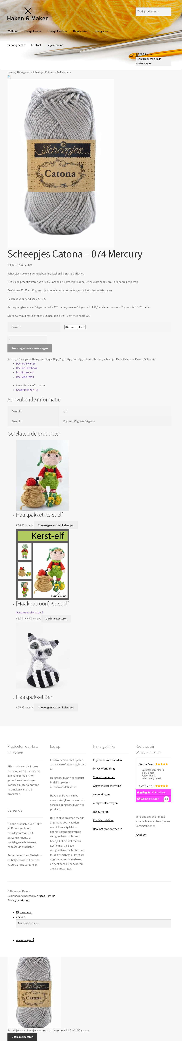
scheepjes (110, 359)
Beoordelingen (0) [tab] (27, 390)
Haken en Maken (133, 359)
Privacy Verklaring (104, 768)
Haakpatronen (33, 31)
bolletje (77, 359)
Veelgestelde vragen (105, 803)
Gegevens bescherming (107, 785)
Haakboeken (80, 31)
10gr (55, 359)
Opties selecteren (56, 618)
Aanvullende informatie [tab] (30, 385)
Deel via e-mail (25, 377)
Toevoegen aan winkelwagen (30, 348)
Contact (36, 45)
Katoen (97, 359)
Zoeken (20, 917)
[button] (9, 76)
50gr (68, 359)
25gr (62, 359)
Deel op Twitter (25, 363)
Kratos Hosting (46, 896)
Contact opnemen (104, 777)
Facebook (141, 834)
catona (88, 359)
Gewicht (17, 327)
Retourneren (101, 811)
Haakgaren (101, 31)
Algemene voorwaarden (107, 760)
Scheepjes (150, 359)
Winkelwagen (25, 940)
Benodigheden (16, 45)
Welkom (12, 31)
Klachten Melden (103, 820)
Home (11, 72)
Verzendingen (101, 794)
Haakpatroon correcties (107, 829)
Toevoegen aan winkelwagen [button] (56, 525)
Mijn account (55, 45)
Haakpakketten (57, 31)
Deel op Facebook (26, 368)
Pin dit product (25, 372)
